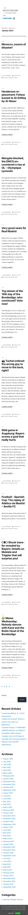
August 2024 (8, 827)
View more (3, 911)
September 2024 (9, 824)
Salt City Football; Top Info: (10, 77)
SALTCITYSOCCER (10, 10)
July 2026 (6, 762)
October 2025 (8, 787)
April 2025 (7, 804)
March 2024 (7, 839)
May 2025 (7, 801)
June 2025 (7, 799)
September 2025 (9, 790)
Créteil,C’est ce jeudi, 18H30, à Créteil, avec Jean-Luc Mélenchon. (13, 722)
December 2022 (9, 878)
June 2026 (7, 764)
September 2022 (9, 887)
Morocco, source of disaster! (14, 46)
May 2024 (7, 833)
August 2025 (8, 793)
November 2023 (9, 850)
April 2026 (7, 770)
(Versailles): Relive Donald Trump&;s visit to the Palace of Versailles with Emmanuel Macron (14, 736)
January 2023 (8, 876)
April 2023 (7, 867)
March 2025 (7, 807)
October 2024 (8, 821)
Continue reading (8, 134)
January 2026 (8, 779)
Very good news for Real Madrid (14, 229)
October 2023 (8, 853)
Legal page (7, 18)
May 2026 (7, 767)
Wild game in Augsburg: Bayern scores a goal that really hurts (13, 435)
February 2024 (8, 841)
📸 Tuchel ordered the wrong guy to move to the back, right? (13, 365)
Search (4, 695)
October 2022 (8, 884)
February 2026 (8, 776)
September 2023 (9, 856)
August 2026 (8, 759)
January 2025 (8, 813)
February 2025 (8, 810)
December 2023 (9, 847)
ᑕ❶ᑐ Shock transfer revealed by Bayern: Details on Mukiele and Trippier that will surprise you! (13, 550)
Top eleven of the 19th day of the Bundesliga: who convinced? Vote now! (12, 297)
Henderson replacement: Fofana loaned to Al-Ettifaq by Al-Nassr (14, 96)
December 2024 (9, 816)
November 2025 (9, 784)
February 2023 (8, 873)
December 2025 (9, 782)
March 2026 (7, 773)
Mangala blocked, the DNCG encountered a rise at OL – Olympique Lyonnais (13, 165)
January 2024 (8, 844)
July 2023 (6, 858)
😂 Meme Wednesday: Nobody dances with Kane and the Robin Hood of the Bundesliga (13, 626)
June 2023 (7, 861)
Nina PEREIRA (7, 75)
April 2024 (7, 836)
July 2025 (6, 796)
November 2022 (9, 881)
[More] (14, 18)
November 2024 (9, 819)
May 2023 (7, 864)
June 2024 (7, 830)
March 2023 (7, 870)
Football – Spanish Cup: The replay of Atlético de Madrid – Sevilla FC (13, 501)
